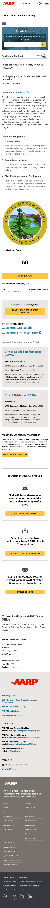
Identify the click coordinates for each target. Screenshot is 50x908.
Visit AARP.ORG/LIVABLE (25, 513)
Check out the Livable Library (25, 553)
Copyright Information (9, 886)
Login (35, 3)
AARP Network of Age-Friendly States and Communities (19, 701)
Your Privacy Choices (20, 890)
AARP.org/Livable (9, 696)
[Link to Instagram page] (22, 897)
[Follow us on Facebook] (6, 897)
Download (20, 93)
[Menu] (4, 23)
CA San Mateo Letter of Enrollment (20, 332)
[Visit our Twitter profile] (14, 897)
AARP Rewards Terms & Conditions (31, 881)
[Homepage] (8, 3)
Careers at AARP (30, 825)
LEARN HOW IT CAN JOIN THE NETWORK (25, 311)
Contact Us (28, 803)
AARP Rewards (8, 821)
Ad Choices (6, 890)
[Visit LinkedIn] (30, 897)
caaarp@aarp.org (14, 667)
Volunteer (6, 812)
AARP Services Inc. (31, 838)
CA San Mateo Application (15, 327)
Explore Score (25, 276)
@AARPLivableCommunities (16, 765)
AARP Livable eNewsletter (13, 716)
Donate (5, 807)
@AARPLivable (11, 769)
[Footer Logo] (10, 783)
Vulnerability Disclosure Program (29, 886)
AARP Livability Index (11, 711)
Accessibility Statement (10, 881)
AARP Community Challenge (14, 707)
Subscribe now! (25, 592)
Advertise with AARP (31, 821)
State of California (10, 292)
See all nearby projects (15, 455)
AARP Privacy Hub (8, 877)
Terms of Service (23, 877)
